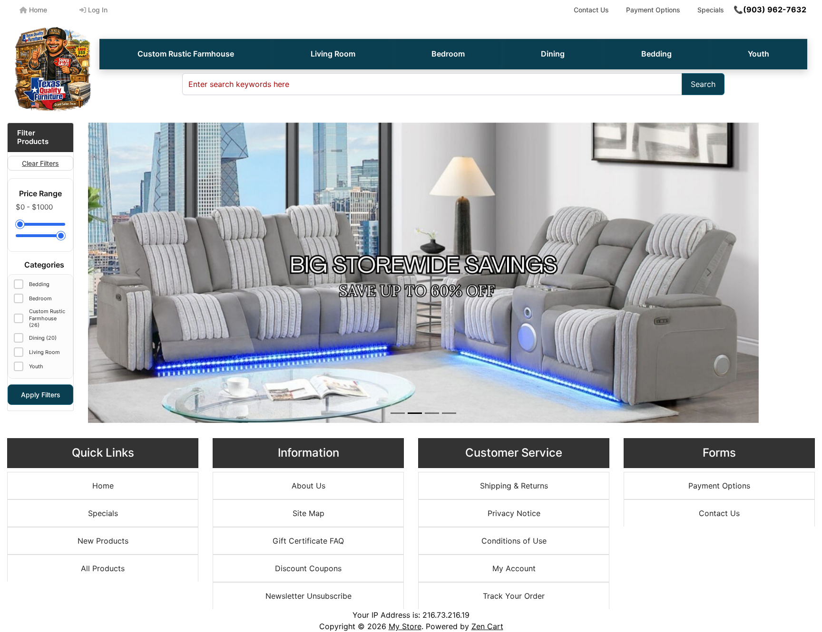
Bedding (656, 53)
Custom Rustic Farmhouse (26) (47, 318)
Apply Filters (40, 395)
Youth (758, 53)
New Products (103, 541)
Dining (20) (43, 338)
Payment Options (653, 10)
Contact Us (591, 10)
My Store (405, 626)
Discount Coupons (308, 568)
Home (37, 10)
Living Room (333, 53)
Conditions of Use (514, 541)
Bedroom (448, 53)
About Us (308, 485)
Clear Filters (40, 163)
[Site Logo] (53, 69)
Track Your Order (514, 596)
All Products (103, 568)
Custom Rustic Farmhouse (185, 53)
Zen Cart (487, 626)
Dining (553, 53)
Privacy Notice (514, 513)
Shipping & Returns (514, 485)
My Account (514, 568)
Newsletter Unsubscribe (308, 596)
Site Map (308, 513)
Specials (710, 10)
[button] (138, 273)
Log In (97, 10)
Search (703, 84)
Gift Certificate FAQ (308, 541)
